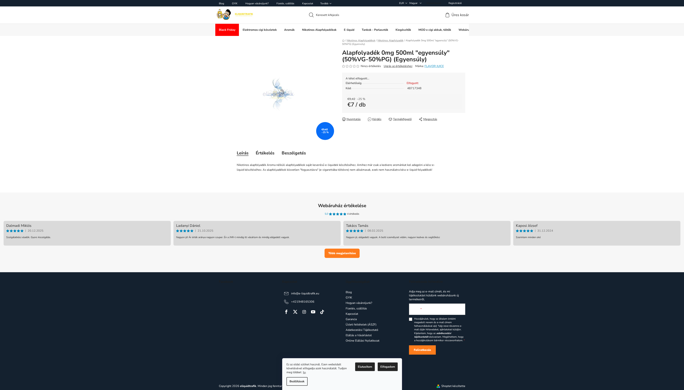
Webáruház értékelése (342, 206)
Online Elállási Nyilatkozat (362, 341)
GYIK (234, 3)
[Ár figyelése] (400, 119)
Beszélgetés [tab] (294, 153)
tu (304, 372)
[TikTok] (322, 312)
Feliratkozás (422, 350)
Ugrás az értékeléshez (398, 66)
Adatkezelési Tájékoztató (362, 330)
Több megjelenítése (342, 253)
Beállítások (297, 381)
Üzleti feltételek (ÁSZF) (361, 325)
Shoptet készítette (453, 386)
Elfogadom (387, 367)
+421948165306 (302, 302)
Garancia (351, 319)
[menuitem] (227, 30)
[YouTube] (313, 312)
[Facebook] (286, 312)
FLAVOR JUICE (434, 66)
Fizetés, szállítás (285, 3)
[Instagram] (304, 312)
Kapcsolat (307, 3)
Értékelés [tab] (265, 153)
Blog (221, 3)
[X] (295, 312)
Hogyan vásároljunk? (257, 3)
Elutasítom (365, 367)
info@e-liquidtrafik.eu (305, 293)
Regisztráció (455, 3)
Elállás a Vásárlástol (359, 335)
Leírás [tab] (243, 153)
